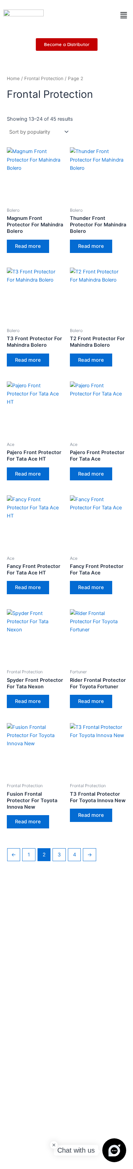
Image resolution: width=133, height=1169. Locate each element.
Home (13, 78)
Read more (28, 246)
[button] (124, 15)
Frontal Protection (43, 78)
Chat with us (76, 1150)
